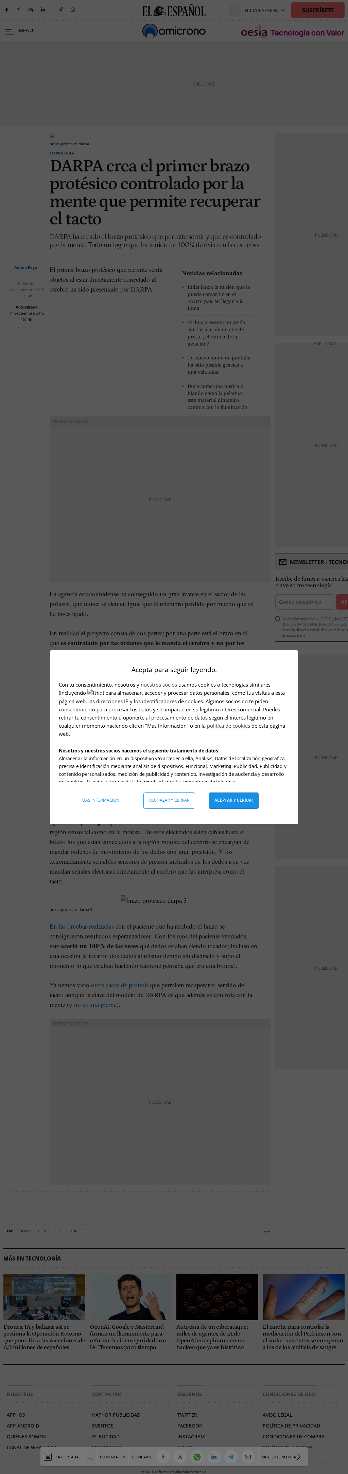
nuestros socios (159, 684)
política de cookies (229, 725)
